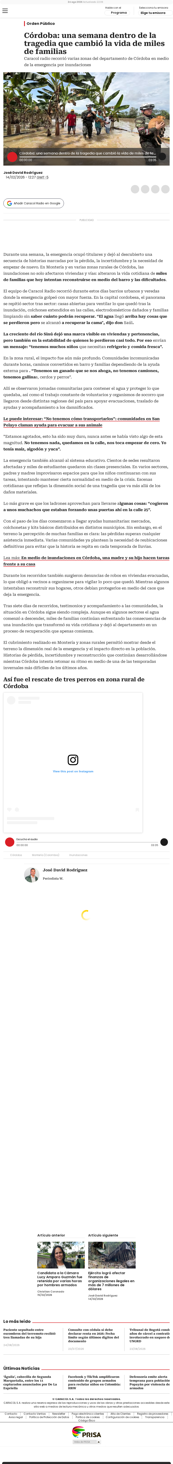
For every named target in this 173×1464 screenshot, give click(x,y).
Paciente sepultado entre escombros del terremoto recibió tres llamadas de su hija (29, 1333)
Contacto (11, 1414)
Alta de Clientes (121, 1414)
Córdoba (16, 855)
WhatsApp (165, 189)
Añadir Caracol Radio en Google (37, 203)
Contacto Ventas (35, 1414)
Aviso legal (16, 1417)
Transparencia (154, 1417)
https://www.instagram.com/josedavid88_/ (51, 173)
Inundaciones (78, 855)
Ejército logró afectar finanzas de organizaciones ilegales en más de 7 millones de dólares (111, 1281)
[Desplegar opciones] (162, 156)
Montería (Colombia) (45, 855)
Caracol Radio (20, 11)
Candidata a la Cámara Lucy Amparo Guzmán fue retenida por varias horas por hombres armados (59, 1279)
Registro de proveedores (152, 1414)
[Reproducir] (12, 157)
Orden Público (41, 23)
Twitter (145, 189)
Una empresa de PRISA (86, 1432)
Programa (119, 13)
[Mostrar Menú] (5, 11)
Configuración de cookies (122, 1417)
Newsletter (58, 1414)
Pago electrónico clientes (88, 1414)
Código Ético (86, 1420)
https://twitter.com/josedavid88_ (45, 173)
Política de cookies (88, 1417)
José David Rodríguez (23, 172)
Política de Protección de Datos (49, 1417)
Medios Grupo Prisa (87, 1441)
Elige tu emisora (153, 13)
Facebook (135, 189)
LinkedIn (155, 189)
